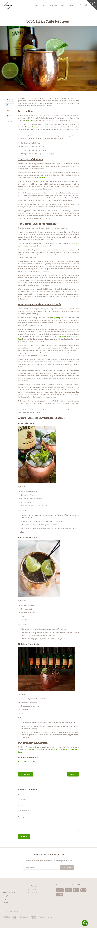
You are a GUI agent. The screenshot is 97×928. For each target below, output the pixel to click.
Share (69, 890)
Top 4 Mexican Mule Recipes (34, 749)
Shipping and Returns (9, 892)
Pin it (77, 890)
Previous (26, 774)
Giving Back (53, 6)
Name (20, 795)
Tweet (61, 890)
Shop (36, 6)
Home (5, 886)
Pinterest (33, 889)
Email (20, 806)
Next (72, 774)
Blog (62, 6)
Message (21, 817)
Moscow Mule (30, 127)
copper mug (41, 177)
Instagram (34, 892)
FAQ (43, 6)
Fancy (60, 894)
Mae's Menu (30, 120)
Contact (70, 6)
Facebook (34, 886)
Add (84, 890)
